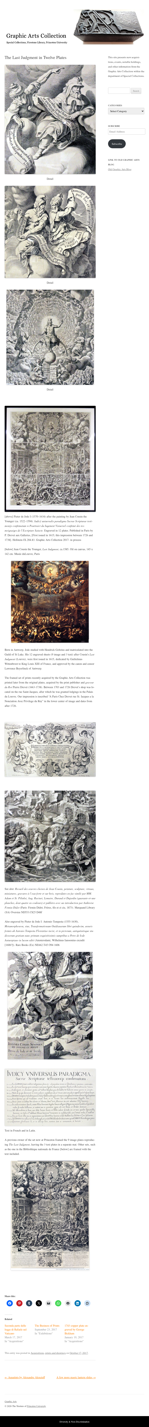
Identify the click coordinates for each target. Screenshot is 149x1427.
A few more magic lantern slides (76, 1377)
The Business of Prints (47, 1325)
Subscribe (117, 144)
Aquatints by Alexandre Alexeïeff (25, 1377)
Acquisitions (37, 1353)
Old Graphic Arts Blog (120, 169)
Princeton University (130, 1403)
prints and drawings (55, 1353)
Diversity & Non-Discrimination (74, 1421)
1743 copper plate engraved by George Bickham (76, 1329)
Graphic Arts (11, 1401)
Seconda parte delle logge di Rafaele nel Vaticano (16, 1329)
